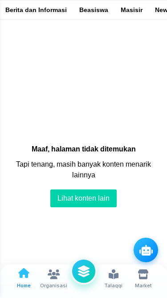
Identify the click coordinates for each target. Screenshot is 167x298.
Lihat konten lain (83, 198)
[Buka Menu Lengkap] (83, 271)
